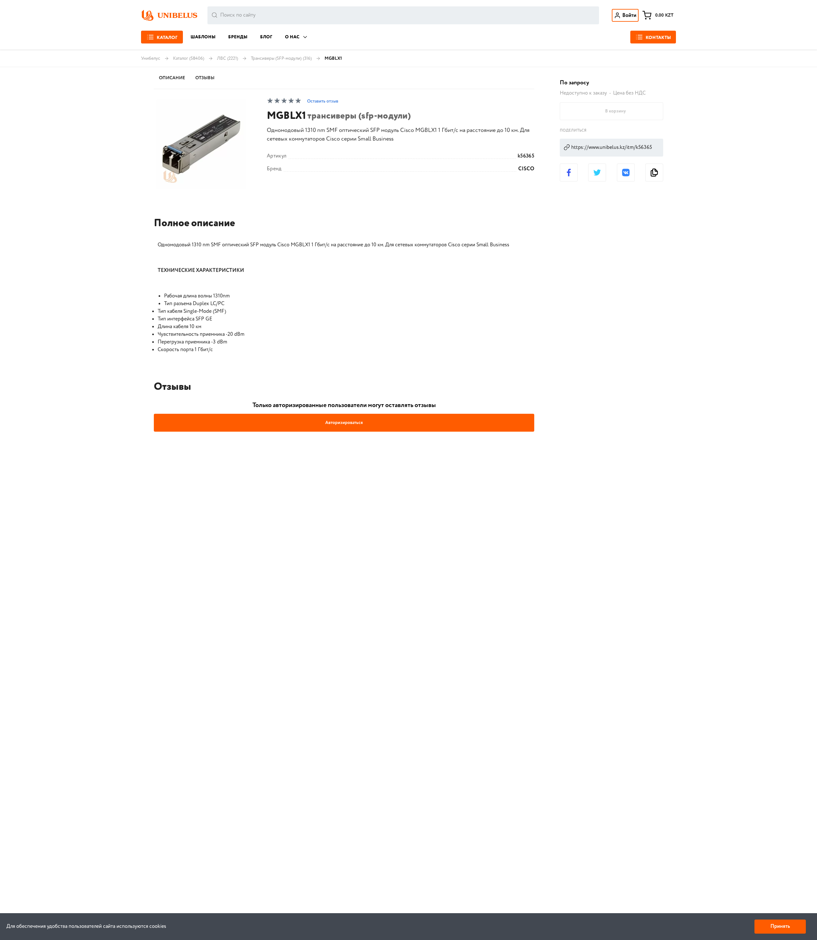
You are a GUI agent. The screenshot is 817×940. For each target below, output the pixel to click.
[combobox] (403, 15)
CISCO (526, 169)
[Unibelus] (169, 15)
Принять (780, 926)
